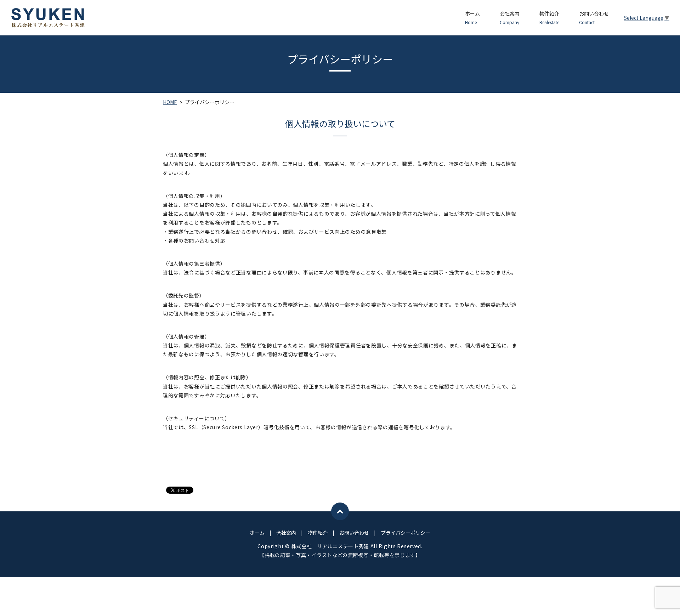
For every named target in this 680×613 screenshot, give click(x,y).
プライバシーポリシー (405, 532)
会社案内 (510, 17)
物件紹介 (549, 17)
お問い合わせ (594, 17)
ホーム (472, 17)
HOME (170, 102)
